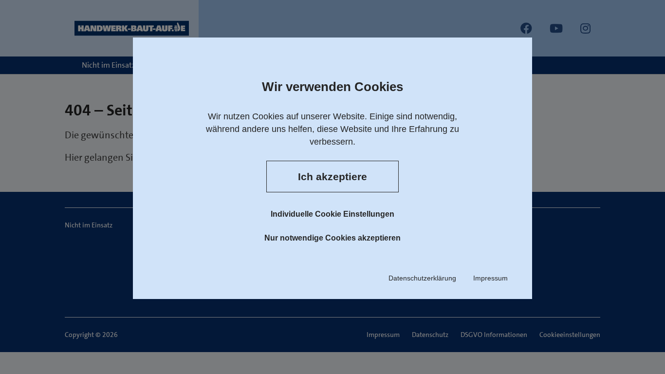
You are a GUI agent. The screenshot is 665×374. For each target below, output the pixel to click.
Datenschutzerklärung (422, 278)
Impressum (490, 278)
